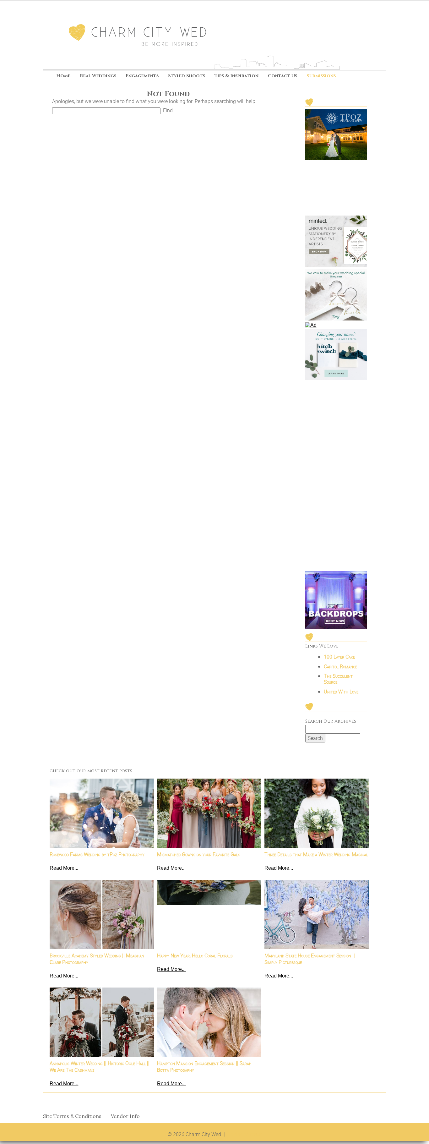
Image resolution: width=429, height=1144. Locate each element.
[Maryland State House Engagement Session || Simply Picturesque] (316, 914)
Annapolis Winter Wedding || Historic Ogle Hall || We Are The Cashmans (99, 1067)
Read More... (64, 868)
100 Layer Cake (339, 656)
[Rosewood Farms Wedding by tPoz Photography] (102, 813)
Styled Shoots (186, 76)
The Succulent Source (338, 678)
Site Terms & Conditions (72, 1116)
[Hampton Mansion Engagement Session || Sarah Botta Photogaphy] (209, 1022)
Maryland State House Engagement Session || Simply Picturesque (309, 959)
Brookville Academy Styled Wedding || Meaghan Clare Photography (97, 959)
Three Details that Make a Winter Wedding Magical (316, 854)
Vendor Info (125, 1116)
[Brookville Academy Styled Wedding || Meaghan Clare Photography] (102, 914)
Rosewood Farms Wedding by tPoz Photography (97, 854)
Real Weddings (98, 76)
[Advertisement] (336, 476)
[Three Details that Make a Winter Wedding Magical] (316, 813)
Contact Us (282, 76)
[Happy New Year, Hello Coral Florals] (209, 914)
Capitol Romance (340, 666)
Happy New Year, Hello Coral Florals (195, 955)
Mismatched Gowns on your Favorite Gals (198, 854)
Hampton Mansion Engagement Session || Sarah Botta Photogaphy (204, 1067)
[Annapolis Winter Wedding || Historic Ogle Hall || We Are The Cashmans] (102, 1022)
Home (63, 76)
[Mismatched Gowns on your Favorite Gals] (209, 813)
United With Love (341, 691)
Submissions (321, 76)
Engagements (142, 76)
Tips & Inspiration (236, 76)
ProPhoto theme (245, 1134)
